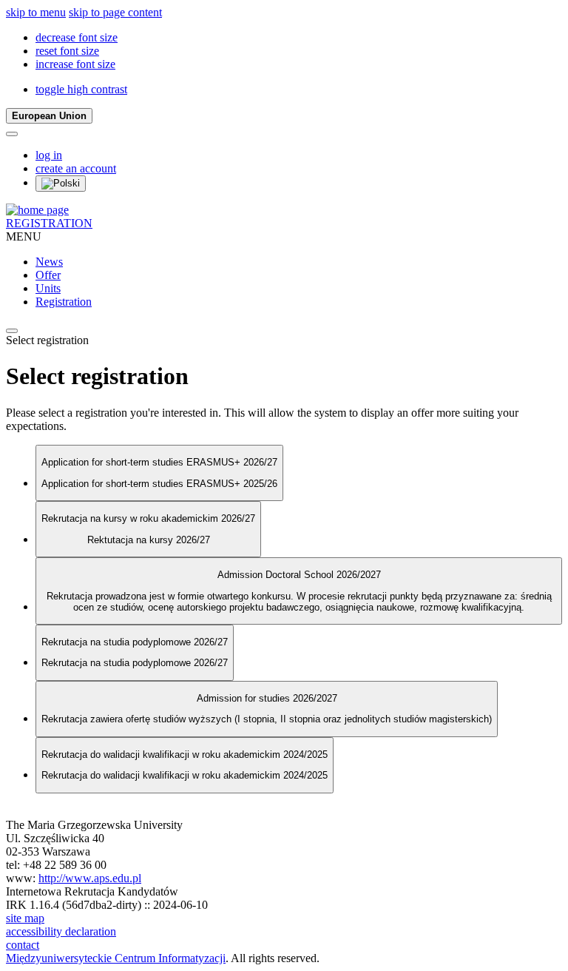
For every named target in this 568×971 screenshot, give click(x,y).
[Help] (12, 134)
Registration (64, 301)
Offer (48, 275)
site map (25, 918)
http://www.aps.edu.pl (89, 878)
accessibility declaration (61, 931)
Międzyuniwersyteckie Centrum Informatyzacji (116, 958)
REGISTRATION (49, 223)
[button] (77, 37)
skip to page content (115, 12)
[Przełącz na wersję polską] (61, 183)
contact (22, 944)
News (49, 261)
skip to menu (36, 12)
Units (48, 288)
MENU (23, 236)
